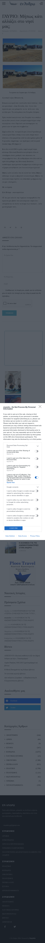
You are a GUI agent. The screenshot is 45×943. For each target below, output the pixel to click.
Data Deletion (10, 536)
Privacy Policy (35, 536)
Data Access (22, 536)
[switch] (36, 451)
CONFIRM (14, 528)
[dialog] (22, 471)
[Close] (41, 407)
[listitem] (22, 446)
